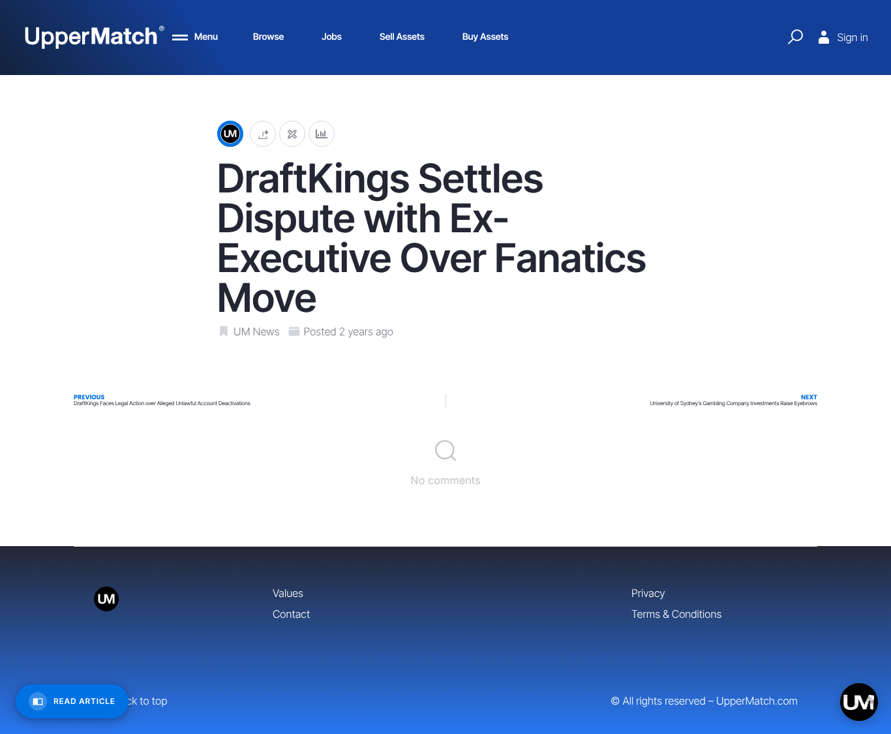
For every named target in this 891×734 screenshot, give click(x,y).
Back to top (140, 700)
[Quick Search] (795, 37)
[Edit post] (292, 134)
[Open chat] (859, 702)
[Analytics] (322, 134)
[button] (263, 134)
